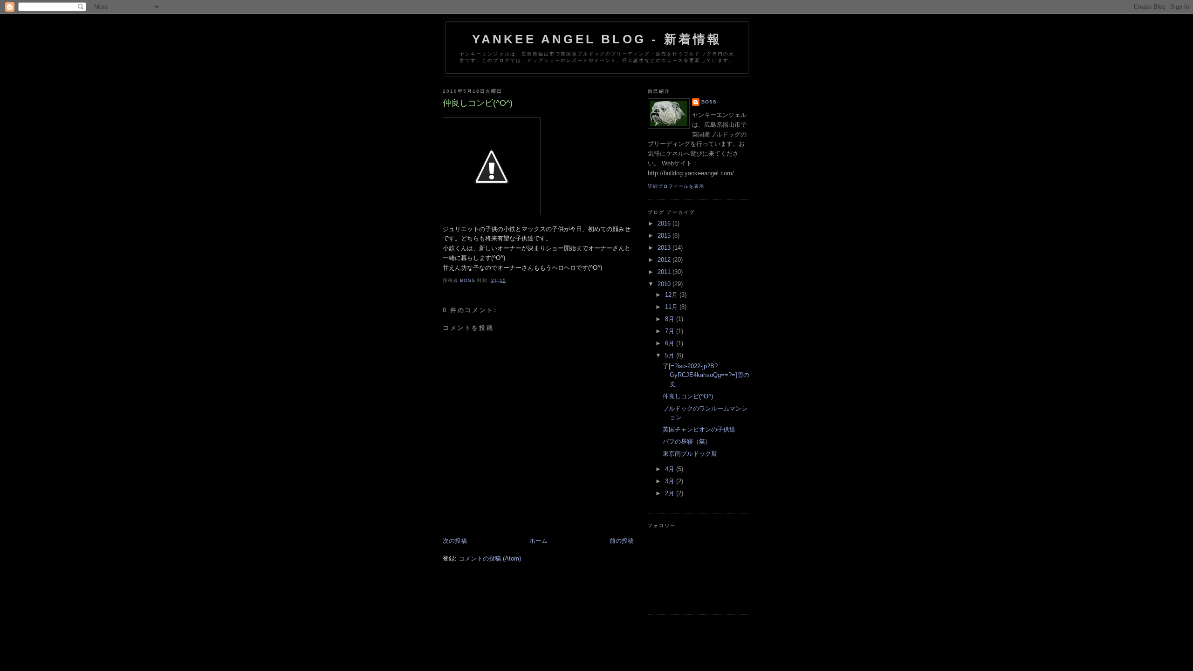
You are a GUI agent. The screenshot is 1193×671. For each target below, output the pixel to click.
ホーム (538, 540)
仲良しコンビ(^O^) (688, 396)
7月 (670, 331)
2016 (665, 223)
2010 (665, 284)
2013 (665, 247)
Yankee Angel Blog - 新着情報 (597, 39)
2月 (670, 493)
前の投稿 (622, 540)
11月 (672, 306)
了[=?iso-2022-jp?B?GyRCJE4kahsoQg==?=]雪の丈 (706, 375)
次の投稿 (455, 540)
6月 (670, 343)
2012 (665, 259)
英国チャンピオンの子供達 (699, 429)
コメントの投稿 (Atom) (490, 558)
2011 (665, 271)
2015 (665, 235)
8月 (670, 318)
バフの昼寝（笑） (687, 441)
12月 (672, 294)
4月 (670, 469)
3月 (670, 481)
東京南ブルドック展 (690, 453)
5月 (670, 355)
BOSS (709, 101)
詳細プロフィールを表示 (676, 186)
